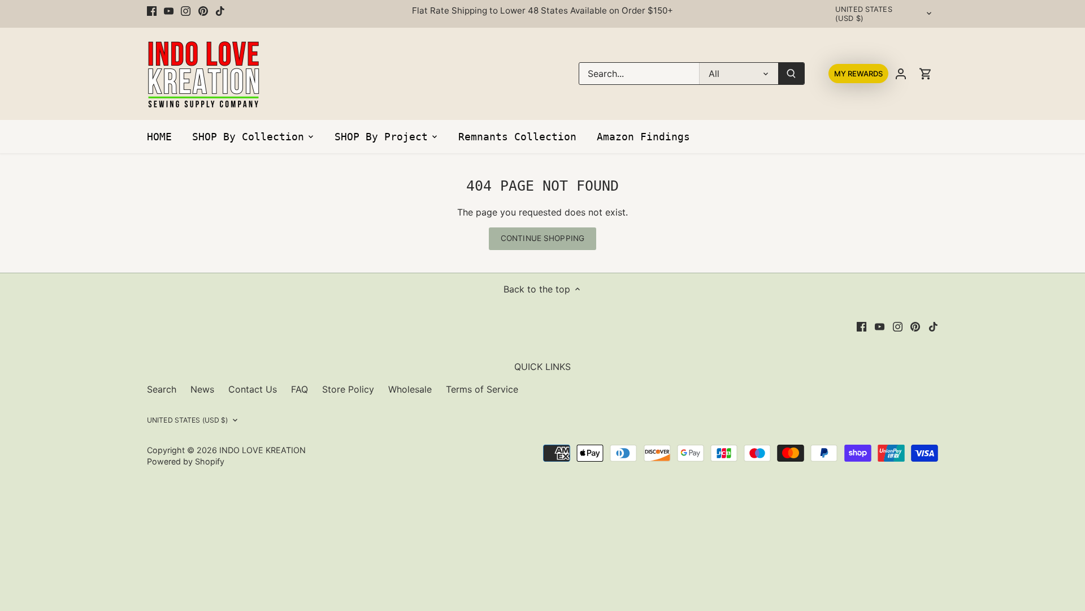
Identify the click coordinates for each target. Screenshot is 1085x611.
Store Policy (348, 389)
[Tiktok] (220, 11)
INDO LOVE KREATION (262, 450)
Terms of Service (482, 389)
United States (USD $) (863, 14)
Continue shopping (542, 238)
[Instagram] (185, 11)
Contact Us (252, 389)
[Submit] (791, 73)
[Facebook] (152, 11)
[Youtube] (168, 11)
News (202, 389)
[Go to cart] (925, 73)
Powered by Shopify (185, 461)
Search (161, 389)
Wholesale (410, 389)
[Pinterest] (203, 11)
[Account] (900, 73)
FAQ (299, 389)
